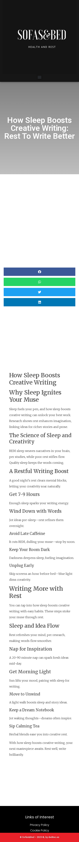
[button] (40, 77)
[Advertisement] (39, 216)
